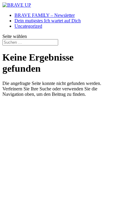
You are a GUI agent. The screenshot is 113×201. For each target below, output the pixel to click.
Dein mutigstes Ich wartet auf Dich (47, 20)
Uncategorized (28, 26)
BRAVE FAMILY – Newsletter (44, 15)
